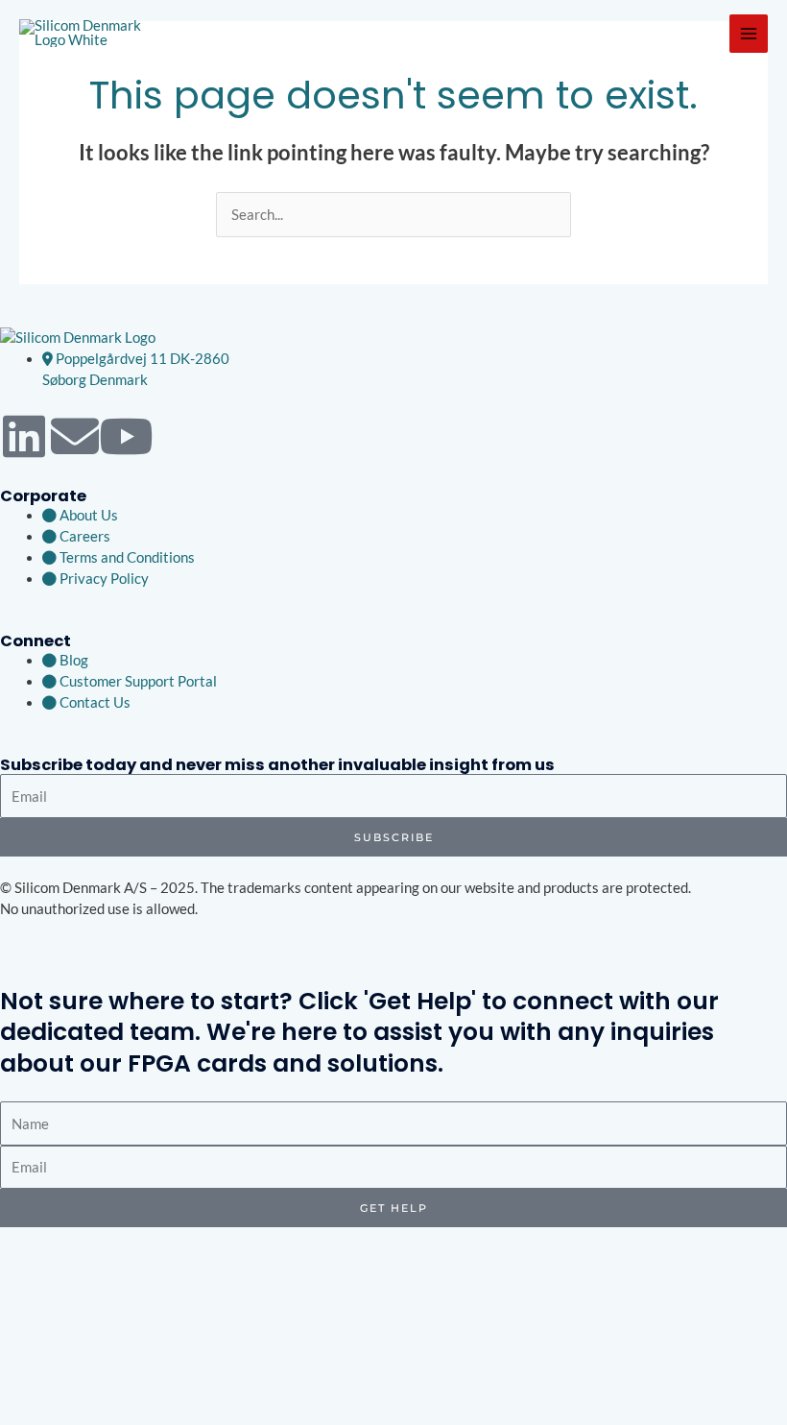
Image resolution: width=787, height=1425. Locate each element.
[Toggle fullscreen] (60, 1390)
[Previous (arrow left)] (19, 1415)
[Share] (102, 1390)
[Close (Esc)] (143, 1390)
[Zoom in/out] (19, 1390)
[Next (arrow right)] (60, 1415)
